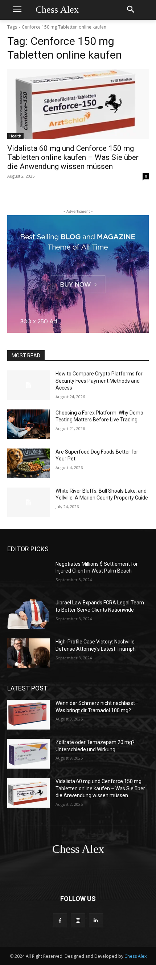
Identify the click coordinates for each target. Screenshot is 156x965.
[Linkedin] (96, 920)
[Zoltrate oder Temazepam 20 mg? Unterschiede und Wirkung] (28, 754)
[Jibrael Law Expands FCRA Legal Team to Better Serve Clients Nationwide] (28, 614)
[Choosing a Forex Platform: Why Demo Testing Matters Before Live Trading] (28, 424)
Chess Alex (135, 956)
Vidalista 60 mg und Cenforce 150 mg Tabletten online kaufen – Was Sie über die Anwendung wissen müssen (73, 157)
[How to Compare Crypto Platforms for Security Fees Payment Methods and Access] (28, 385)
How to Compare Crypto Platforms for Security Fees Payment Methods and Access (99, 381)
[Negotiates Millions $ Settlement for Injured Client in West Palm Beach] (28, 575)
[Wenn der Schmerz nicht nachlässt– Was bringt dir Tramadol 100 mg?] (28, 715)
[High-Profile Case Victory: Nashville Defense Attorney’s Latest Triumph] (28, 653)
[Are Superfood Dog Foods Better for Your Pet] (28, 463)
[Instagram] (78, 920)
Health (15, 136)
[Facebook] (60, 920)
